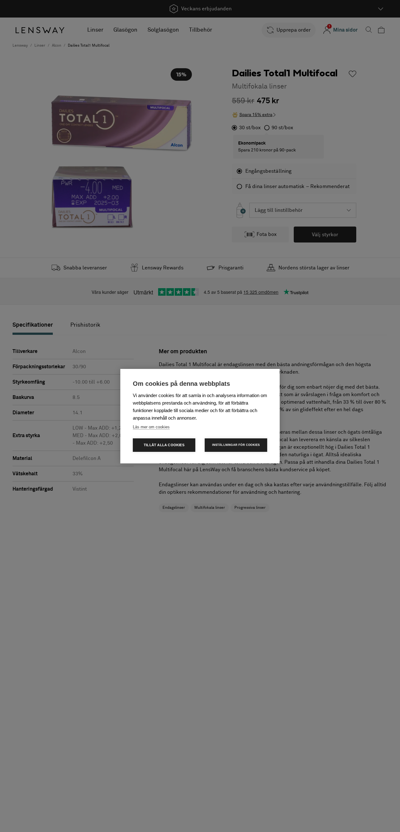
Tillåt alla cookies (164, 445)
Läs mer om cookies (151, 427)
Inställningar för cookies (236, 445)
